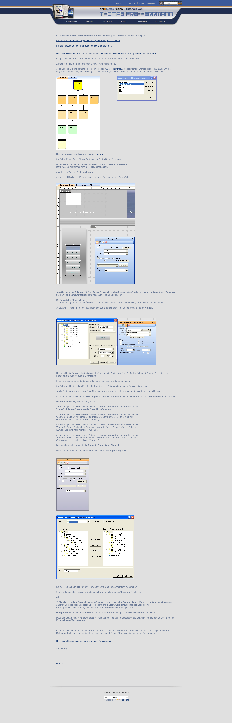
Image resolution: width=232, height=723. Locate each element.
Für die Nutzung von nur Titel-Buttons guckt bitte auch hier (83, 46)
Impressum (151, 3)
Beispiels (100, 154)
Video (153, 53)
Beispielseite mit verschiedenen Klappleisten (120, 53)
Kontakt (141, 3)
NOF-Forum (120, 3)
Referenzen (132, 3)
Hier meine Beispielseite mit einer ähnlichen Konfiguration (84, 641)
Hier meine (68, 53)
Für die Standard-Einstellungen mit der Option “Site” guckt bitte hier (88, 40)
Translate (124, 700)
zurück (59, 663)
